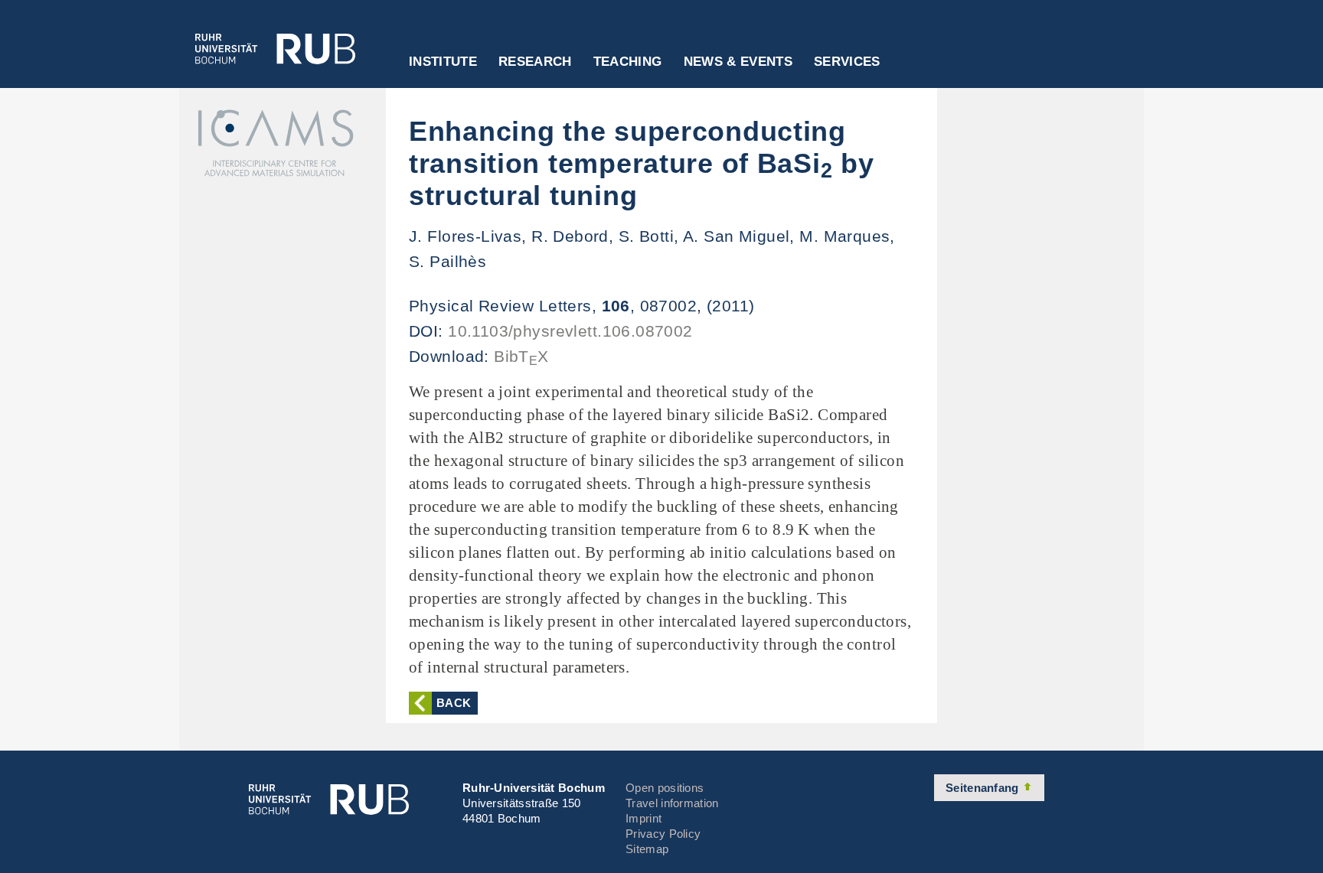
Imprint (644, 818)
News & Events (738, 62)
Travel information (672, 802)
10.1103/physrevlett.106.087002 (570, 331)
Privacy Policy (663, 833)
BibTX (521, 356)
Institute (443, 62)
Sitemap (647, 848)
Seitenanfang (984, 787)
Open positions (665, 787)
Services (847, 62)
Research (535, 62)
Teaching (627, 62)
